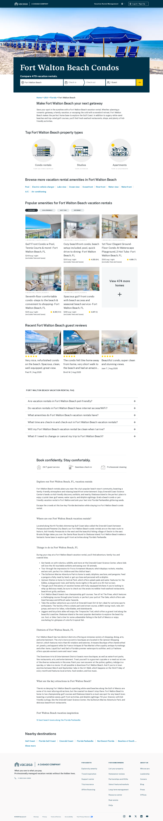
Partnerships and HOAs (118, 779)
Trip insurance (88, 784)
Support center (88, 779)
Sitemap (36, 816)
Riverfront (100, 187)
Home (39, 98)
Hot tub (63, 210)
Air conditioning (39, 192)
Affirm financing (88, 790)
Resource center (115, 795)
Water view (113, 187)
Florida (53, 98)
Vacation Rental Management (106, 4)
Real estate (113, 800)
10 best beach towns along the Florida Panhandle (58, 720)
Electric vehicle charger (43, 187)
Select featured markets (119, 784)
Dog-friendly (47, 210)
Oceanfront (87, 187)
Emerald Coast (66, 741)
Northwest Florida (105, 741)
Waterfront (126, 187)
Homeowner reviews (117, 774)
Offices (143, 795)
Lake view (61, 187)
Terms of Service (56, 816)
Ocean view (74, 187)
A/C (27, 192)
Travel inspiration (89, 774)
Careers (143, 779)
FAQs (111, 805)
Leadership (145, 774)
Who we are (145, 769)
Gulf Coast (30, 741)
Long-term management (119, 790)
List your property (116, 769)
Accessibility (69, 816)
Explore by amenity (89, 769)
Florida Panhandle (85, 741)
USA (46, 98)
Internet (77, 210)
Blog (142, 784)
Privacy (44, 816)
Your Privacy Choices (83, 816)
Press (142, 790)
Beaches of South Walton (129, 741)
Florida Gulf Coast (47, 741)
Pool (27, 187)
